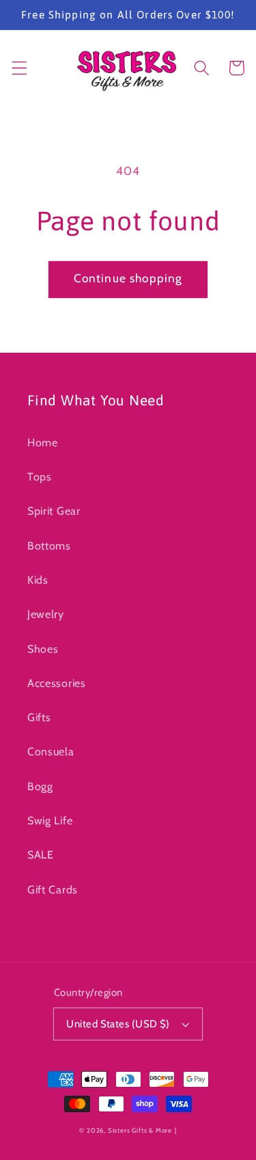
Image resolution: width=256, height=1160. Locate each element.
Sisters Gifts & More (140, 1130)
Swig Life (49, 820)
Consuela (50, 751)
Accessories (56, 683)
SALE (40, 854)
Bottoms (49, 545)
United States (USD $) (118, 1024)
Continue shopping (128, 278)
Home (42, 442)
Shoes (42, 649)
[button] (19, 68)
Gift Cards (52, 889)
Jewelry (45, 614)
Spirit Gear (54, 510)
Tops (39, 476)
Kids (37, 579)
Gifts (39, 717)
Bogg (40, 786)
